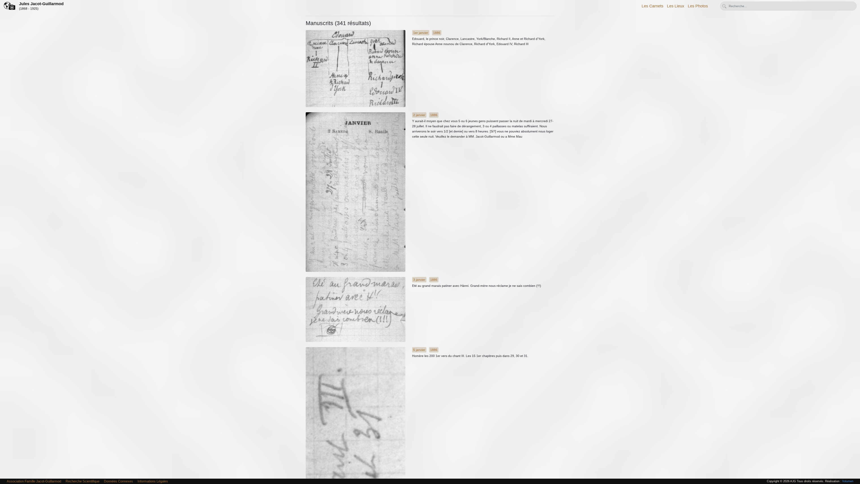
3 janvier (419, 279)
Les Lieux (675, 6)
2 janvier (419, 115)
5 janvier (419, 350)
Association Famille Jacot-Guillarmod (34, 481)
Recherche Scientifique (82, 481)
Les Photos (698, 6)
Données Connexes (118, 481)
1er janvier (420, 33)
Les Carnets (652, 6)
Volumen (847, 481)
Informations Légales (153, 481)
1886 (436, 33)
